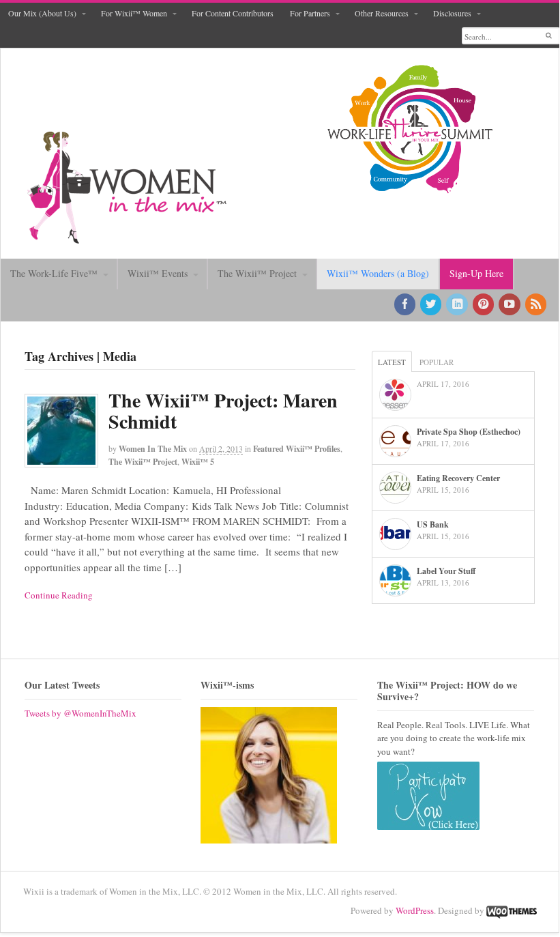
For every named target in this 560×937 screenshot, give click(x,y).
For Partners (310, 13)
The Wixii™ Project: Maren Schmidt (223, 410)
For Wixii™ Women (134, 13)
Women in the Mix (153, 449)
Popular (436, 362)
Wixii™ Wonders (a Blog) (378, 273)
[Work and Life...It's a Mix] (127, 237)
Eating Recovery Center (458, 478)
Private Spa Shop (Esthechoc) (468, 431)
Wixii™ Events (158, 273)
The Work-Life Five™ (54, 273)
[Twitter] (431, 304)
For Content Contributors (233, 13)
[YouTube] (510, 304)
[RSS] (536, 304)
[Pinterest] (484, 304)
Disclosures (452, 13)
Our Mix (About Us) (42, 13)
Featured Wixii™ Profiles (296, 449)
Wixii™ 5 (197, 461)
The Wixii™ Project (257, 273)
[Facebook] (405, 304)
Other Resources (382, 13)
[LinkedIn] (457, 304)
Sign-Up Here (476, 273)
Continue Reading (59, 595)
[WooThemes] (511, 910)
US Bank (433, 524)
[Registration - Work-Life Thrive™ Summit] (409, 129)
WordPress (415, 910)
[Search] (549, 36)
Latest (392, 362)
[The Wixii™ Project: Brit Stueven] (269, 775)
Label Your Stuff (446, 571)
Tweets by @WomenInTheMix (80, 713)
